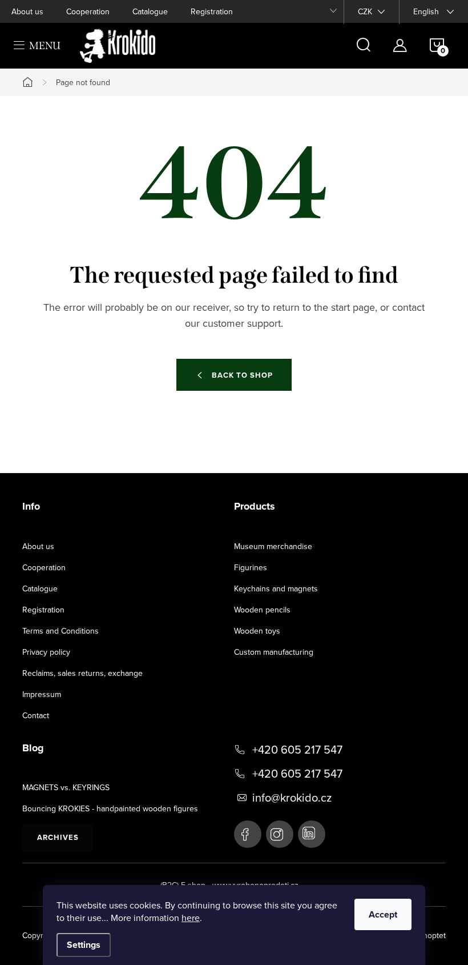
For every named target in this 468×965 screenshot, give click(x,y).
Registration (212, 11)
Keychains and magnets (276, 588)
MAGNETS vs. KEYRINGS (66, 787)
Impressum (41, 694)
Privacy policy (46, 652)
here (190, 917)
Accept (383, 914)
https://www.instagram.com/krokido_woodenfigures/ (279, 834)
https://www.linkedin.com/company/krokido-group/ (311, 834)
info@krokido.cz (292, 797)
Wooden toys (257, 631)
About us (27, 11)
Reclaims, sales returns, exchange (82, 673)
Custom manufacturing (273, 652)
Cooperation (88, 11)
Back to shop (242, 375)
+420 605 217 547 (297, 749)
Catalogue (150, 11)
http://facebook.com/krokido (247, 834)
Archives (58, 837)
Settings (83, 944)
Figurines (250, 567)
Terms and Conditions (60, 630)
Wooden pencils (262, 609)
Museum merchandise (273, 546)
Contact (35, 715)
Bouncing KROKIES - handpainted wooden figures (110, 808)
